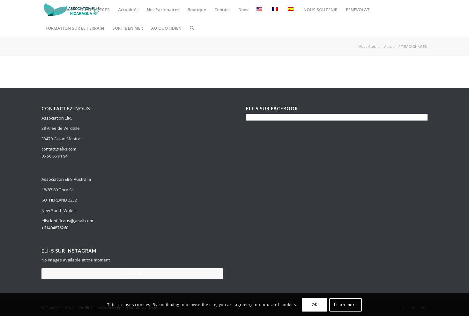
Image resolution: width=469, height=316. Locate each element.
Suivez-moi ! (132, 273)
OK (314, 304)
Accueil (390, 46)
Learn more (345, 304)
